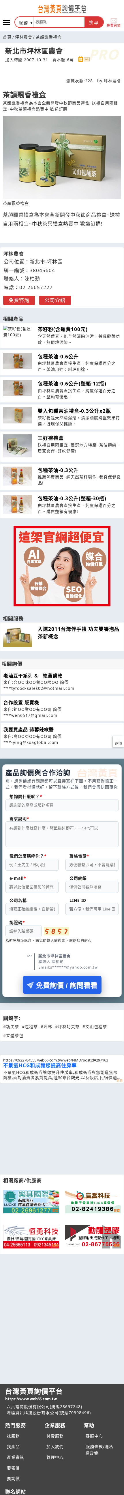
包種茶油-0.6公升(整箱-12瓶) (72, 383)
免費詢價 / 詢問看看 (66, 985)
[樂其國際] (31, 1201)
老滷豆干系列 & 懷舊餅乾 (33, 676)
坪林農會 (23, 37)
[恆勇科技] (31, 1236)
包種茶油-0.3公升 (58, 470)
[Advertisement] (62, 1129)
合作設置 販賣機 (21, 702)
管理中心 (55, 1457)
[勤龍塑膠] (93, 1236)
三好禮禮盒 (51, 438)
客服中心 (94, 1436)
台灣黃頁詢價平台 (34, 1394)
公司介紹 (55, 300)
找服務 (13, 1436)
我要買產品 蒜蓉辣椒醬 (28, 729)
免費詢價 (114, 25)
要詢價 (13, 1478)
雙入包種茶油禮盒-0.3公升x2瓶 (74, 411)
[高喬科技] (93, 1201)
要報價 (13, 1468)
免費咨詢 (19, 300)
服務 (24, 22)
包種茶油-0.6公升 (58, 356)
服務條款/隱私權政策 (99, 1450)
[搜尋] (59, 22)
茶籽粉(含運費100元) (63, 329)
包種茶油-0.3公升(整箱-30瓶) (72, 498)
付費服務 (55, 1436)
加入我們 (55, 1446)
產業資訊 (15, 1457)
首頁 (7, 37)
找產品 (13, 1446)
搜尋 (94, 22)
